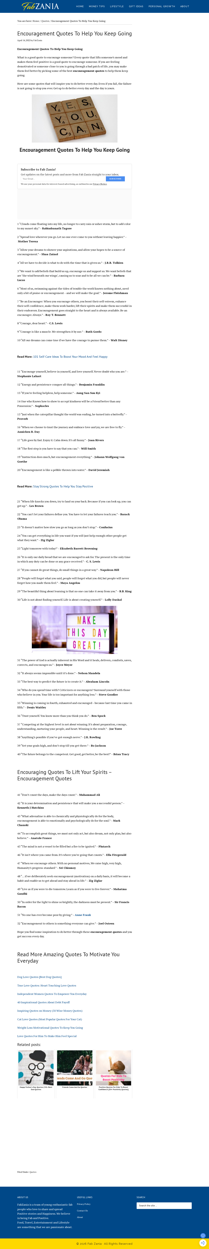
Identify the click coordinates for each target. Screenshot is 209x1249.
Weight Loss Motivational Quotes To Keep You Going (50, 1027)
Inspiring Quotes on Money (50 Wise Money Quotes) (49, 1010)
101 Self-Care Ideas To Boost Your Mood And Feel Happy (70, 357)
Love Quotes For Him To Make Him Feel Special (47, 1036)
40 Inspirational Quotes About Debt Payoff (43, 1002)
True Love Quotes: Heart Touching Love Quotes (46, 985)
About (80, 1217)
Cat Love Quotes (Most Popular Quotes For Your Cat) (49, 1019)
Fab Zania (40, 6)
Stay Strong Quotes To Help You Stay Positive (63, 486)
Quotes (33, 1171)
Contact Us (82, 1210)
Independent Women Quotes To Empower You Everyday (52, 994)
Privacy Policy (83, 1204)
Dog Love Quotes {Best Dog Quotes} (39, 977)
